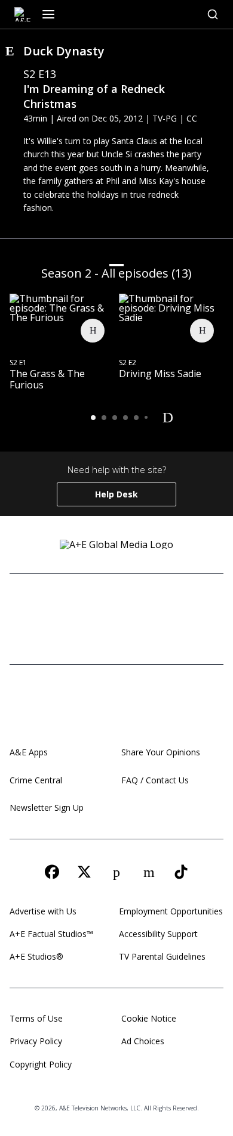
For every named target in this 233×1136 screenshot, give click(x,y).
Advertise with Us (43, 911)
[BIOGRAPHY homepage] (87, 633)
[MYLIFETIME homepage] (79, 604)
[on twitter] (84, 872)
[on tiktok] (181, 872)
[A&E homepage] (116, 705)
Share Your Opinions (160, 752)
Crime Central (36, 780)
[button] (93, 417)
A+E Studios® (36, 956)
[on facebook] (52, 872)
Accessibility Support (158, 933)
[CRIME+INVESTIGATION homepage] (133, 633)
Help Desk (116, 494)
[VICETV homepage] (188, 604)
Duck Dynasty (64, 51)
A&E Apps (29, 752)
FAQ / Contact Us (155, 780)
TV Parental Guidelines (162, 956)
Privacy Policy (36, 1041)
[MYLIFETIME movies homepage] (119, 604)
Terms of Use (36, 1018)
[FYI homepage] (151, 604)
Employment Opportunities (171, 911)
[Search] (213, 14)
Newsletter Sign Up (47, 807)
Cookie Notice (148, 1018)
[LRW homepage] (162, 633)
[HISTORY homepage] (39, 604)
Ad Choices (142, 1041)
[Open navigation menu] (48, 14)
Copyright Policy (41, 1064)
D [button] (168, 417)
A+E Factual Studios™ (51, 933)
